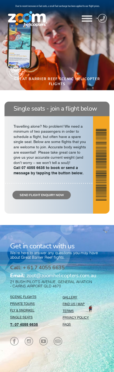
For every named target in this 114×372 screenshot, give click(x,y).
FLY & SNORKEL (22, 310)
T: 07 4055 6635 (24, 324)
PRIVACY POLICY (76, 317)
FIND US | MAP (74, 304)
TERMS (68, 311)
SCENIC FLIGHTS (23, 297)
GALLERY (70, 297)
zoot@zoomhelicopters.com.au (53, 275)
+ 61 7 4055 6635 (37, 267)
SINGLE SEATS (21, 317)
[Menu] (87, 18)
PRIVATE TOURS (22, 304)
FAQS (67, 324)
